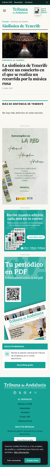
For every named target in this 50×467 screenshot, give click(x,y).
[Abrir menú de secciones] (4, 10)
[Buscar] (47, 2)
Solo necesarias (14, 460)
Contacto (28, 2)
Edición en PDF (25, 404)
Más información (21, 452)
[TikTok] (30, 392)
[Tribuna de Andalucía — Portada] (20, 11)
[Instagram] (25, 392)
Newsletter (18, 2)
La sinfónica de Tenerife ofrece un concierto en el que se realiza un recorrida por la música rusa (24, 74)
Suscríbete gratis (25, 365)
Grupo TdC (25, 416)
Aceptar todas (32, 460)
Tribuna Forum (25, 421)
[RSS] (35, 392)
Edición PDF (7, 2)
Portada (5, 22)
